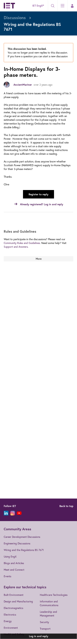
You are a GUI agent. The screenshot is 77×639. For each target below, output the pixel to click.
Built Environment (13, 595)
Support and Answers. (16, 246)
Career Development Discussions (22, 537)
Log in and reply (38, 636)
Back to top (66, 506)
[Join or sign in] (72, 5)
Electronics (10, 614)
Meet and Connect (14, 569)
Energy (8, 621)
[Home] (9, 5)
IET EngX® (38, 5)
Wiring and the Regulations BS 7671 (24, 550)
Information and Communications (49, 603)
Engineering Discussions (17, 543)
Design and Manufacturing (18, 601)
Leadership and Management (48, 613)
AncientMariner (22, 84)
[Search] (53, 5)
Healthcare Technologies (53, 595)
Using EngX (10, 556)
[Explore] (62, 5)
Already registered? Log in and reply (41, 204)
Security (44, 622)
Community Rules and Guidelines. (22, 243)
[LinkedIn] (6, 513)
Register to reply (38, 194)
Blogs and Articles (14, 563)
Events (7, 576)
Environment (11, 627)
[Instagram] (12, 513)
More (38, 258)
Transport (45, 628)
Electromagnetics (13, 608)
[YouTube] (19, 513)
